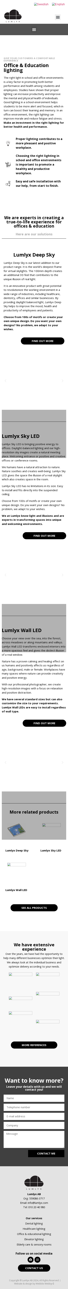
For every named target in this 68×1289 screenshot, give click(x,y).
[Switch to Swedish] (41, 4)
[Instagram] (37, 1260)
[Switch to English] (58, 4)
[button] (58, 17)
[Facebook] (31, 1260)
